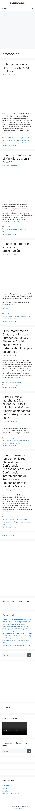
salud (30, 385)
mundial (12, 229)
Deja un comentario (11, 145)
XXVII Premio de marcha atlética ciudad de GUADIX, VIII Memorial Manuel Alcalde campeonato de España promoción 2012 (16, 407)
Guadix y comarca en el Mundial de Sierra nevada (16, 158)
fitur (6, 316)
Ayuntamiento (9, 517)
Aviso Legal (6, 791)
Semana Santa (16, 138)
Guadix (19, 140)
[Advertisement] (17, 29)
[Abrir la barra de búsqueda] (33, 8)
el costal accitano (10, 140)
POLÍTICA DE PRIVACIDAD (10, 794)
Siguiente (12, 536)
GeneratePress (17, 808)
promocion (25, 140)
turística (15, 319)
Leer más (5, 133)
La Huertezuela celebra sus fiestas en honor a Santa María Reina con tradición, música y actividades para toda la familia (17, 636)
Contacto (5, 788)
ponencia (20, 522)
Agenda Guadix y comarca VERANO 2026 (16, 645)
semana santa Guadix (20, 143)
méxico (14, 522)
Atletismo (8, 438)
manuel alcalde (24, 440)
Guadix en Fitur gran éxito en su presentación (16, 247)
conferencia (18, 519)
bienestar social (10, 385)
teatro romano (7, 319)
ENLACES (8, 138)
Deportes (15, 438)
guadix (10, 316)
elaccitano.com (17, 3)
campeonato (9, 440)
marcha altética (7, 443)
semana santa (7, 143)
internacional (6, 522)
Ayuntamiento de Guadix (13, 382)
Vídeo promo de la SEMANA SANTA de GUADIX (15, 68)
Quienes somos (7, 785)
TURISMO (8, 226)
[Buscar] (29, 655)
